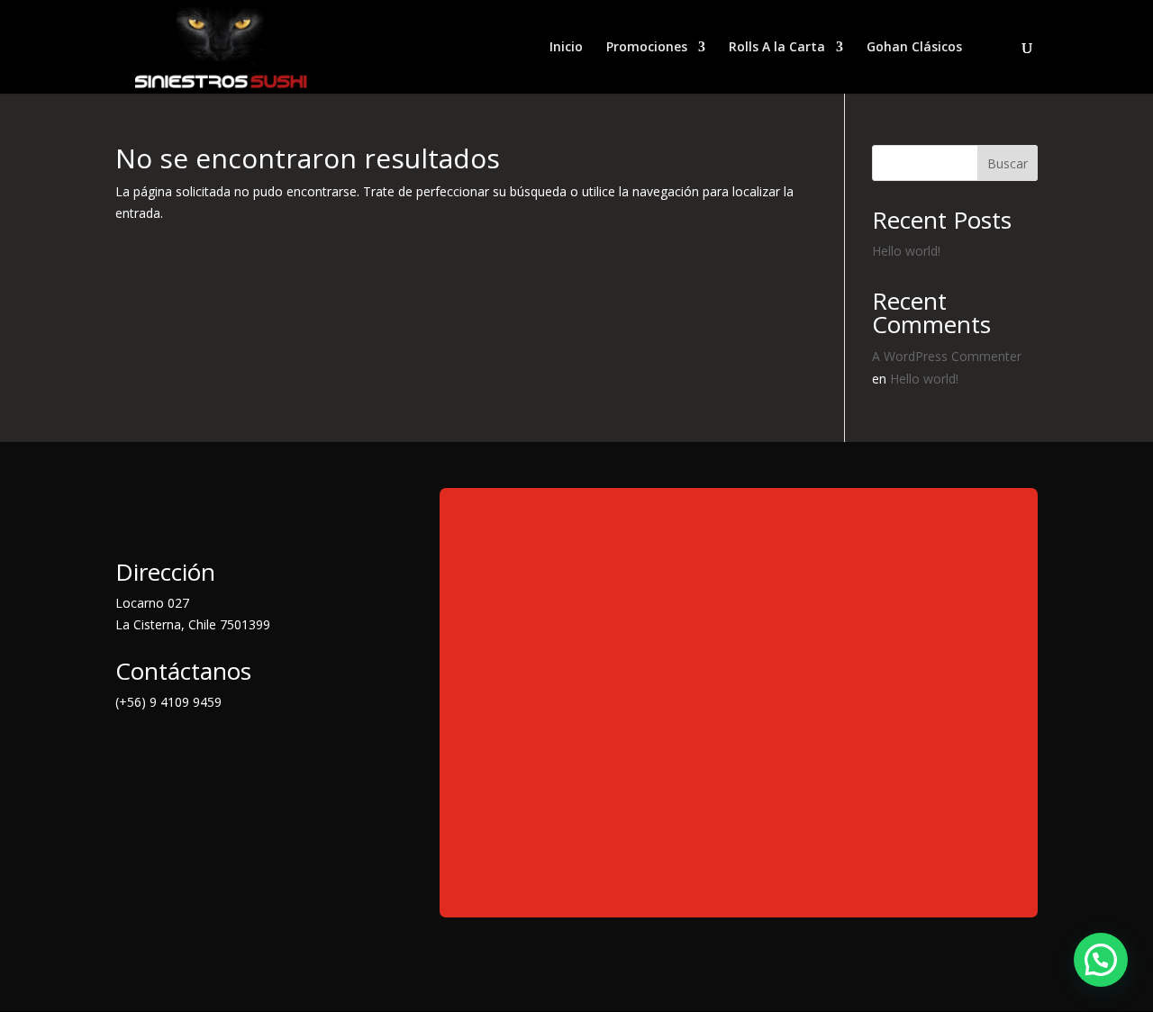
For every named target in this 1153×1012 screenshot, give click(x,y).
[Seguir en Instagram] (201, 750)
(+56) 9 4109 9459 (168, 701)
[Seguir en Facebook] (129, 750)
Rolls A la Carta (777, 48)
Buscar (1007, 163)
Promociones (646, 48)
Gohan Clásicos (914, 48)
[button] (1101, 960)
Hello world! (906, 250)
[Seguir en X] (165, 750)
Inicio (566, 48)
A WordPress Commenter (946, 356)
